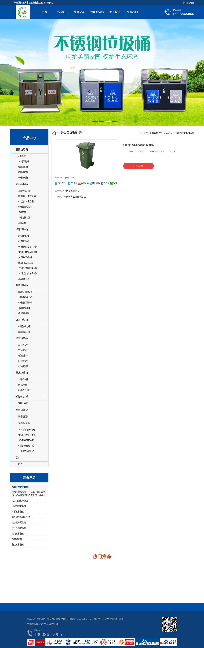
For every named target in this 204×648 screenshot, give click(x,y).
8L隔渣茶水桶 (24, 390)
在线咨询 (138, 166)
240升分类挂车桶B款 (27, 252)
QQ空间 (74, 183)
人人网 (106, 183)
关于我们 (114, 12)
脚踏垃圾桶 (22, 285)
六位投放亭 (23, 366)
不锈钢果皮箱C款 (26, 451)
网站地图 (190, 2)
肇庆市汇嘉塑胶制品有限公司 (61, 619)
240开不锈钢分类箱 (27, 435)
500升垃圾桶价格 (71, 190)
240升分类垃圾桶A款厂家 (74, 197)
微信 (115, 183)
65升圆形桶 (23, 172)
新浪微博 (85, 183)
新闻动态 (79, 12)
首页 (44, 12)
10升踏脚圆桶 (24, 308)
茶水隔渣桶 (22, 372)
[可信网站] (126, 645)
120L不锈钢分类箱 (26, 429)
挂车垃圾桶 (22, 229)
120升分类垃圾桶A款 (27, 268)
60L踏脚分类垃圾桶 (27, 196)
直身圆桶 (22, 156)
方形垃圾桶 (22, 184)
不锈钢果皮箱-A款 (26, 440)
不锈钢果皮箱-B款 (26, 446)
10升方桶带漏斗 (25, 217)
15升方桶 (22, 212)
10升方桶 (22, 223)
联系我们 (132, 12)
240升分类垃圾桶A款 (184, 133)
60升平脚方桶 (24, 191)
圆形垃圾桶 (22, 149)
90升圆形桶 (23, 167)
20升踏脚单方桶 (25, 297)
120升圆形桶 (23, 161)
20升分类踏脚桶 (25, 302)
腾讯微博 (96, 183)
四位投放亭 (23, 355)
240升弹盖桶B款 (25, 257)
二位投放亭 (23, 345)
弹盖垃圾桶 (22, 319)
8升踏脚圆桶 (23, 313)
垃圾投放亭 (22, 338)
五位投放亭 (23, 361)
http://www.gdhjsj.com (64, 177)
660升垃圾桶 (23, 236)
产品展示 (61, 12)
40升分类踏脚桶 (25, 292)
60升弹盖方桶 (24, 326)
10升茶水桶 (23, 379)
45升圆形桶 (23, 177)
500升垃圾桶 (23, 241)
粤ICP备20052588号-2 (37, 624)
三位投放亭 (23, 350)
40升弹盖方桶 (24, 332)
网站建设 (118, 619)
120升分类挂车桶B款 (27, 273)
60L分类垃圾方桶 (26, 201)
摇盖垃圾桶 (97, 12)
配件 (18, 457)
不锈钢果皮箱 (23, 423)
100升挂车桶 (23, 279)
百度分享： (62, 183)
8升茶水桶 (22, 385)
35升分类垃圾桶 (25, 207)
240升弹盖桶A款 (25, 263)
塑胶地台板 (22, 396)
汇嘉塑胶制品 (156, 133)
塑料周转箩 (22, 410)
